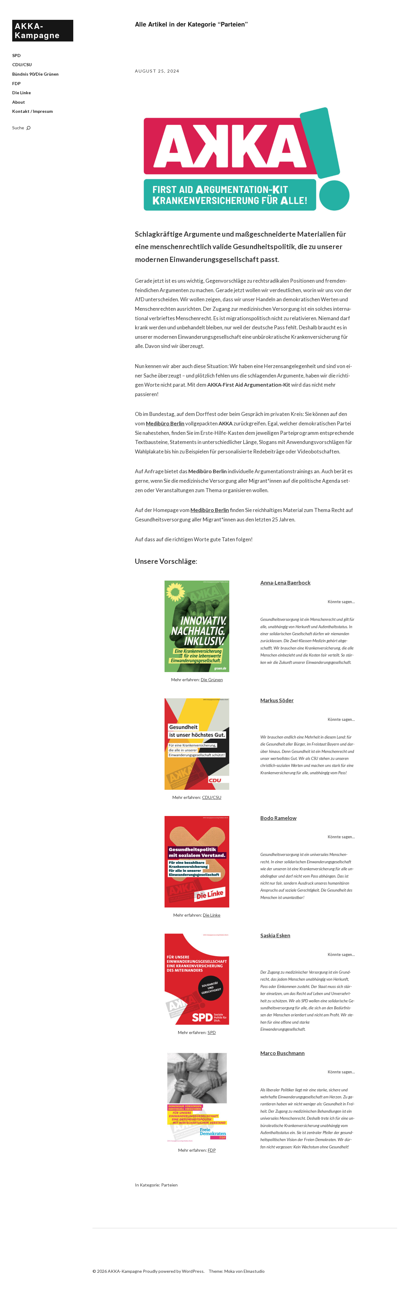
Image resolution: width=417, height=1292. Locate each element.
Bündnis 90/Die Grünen (35, 74)
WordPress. (193, 1271)
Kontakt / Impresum (32, 111)
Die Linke (21, 92)
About (18, 102)
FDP (16, 83)
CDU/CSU (22, 64)
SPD (16, 55)
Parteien (169, 1184)
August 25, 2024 (157, 70)
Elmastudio (254, 1271)
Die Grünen (212, 679)
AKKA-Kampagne (37, 30)
